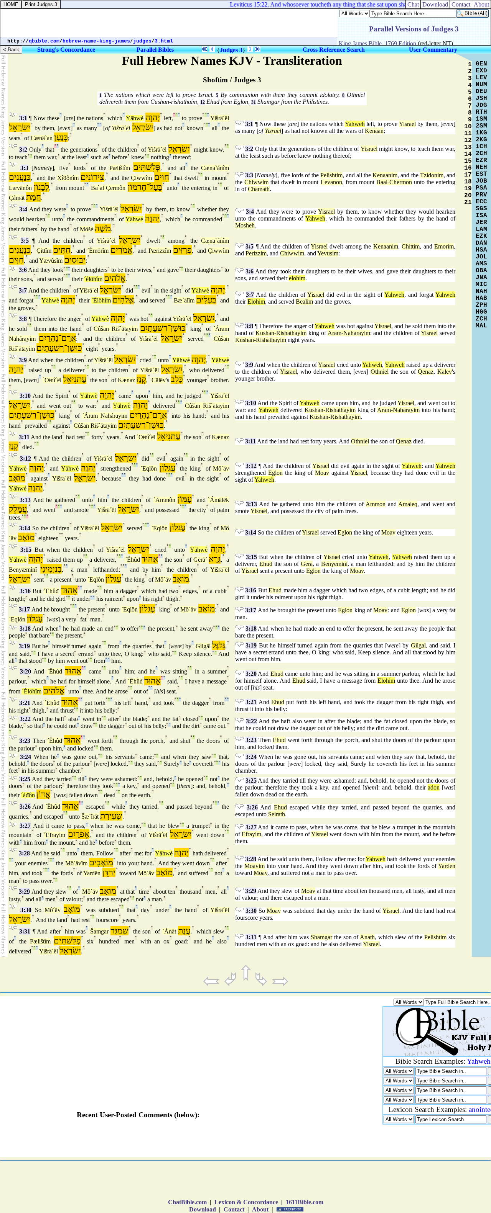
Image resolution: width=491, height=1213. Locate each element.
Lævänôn (20, 188)
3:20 (25, 671)
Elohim (256, 301)
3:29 (24, 891)
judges (142, 41)
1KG (481, 132)
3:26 (25, 806)
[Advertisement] (169, 22)
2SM (481, 126)
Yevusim (327, 253)
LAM (481, 229)
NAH (481, 291)
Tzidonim (431, 175)
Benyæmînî (23, 569)
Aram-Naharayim (349, 333)
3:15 (25, 549)
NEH (481, 167)
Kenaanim (384, 175)
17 (468, 175)
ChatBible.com (187, 1202)
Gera (307, 564)
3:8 (23, 319)
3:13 (25, 500)
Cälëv (159, 380)
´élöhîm (93, 279)
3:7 (23, 290)
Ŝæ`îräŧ (90, 816)
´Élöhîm (101, 300)
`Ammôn (164, 500)
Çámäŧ (17, 198)
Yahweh (355, 124)
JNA (481, 277)
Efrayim (251, 834)
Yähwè (134, 118)
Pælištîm (119, 168)
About (481, 4)
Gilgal (418, 645)
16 (468, 168)
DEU (481, 91)
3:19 (24, 646)
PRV (481, 194)
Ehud (265, 564)
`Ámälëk (218, 500)
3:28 (24, 853)
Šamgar (99, 931)
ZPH (481, 305)
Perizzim (256, 253)
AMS (481, 263)
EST (481, 174)
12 (202, 102)
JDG (481, 105)
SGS (481, 208)
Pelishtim (331, 175)
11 (468, 133)
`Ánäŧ (169, 931)
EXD (481, 70)
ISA (481, 215)
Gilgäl (203, 646)
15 (468, 161)
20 (468, 195)
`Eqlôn (148, 468)
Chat (413, 4)
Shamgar (321, 937)
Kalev (444, 371)
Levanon (331, 182)
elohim (297, 278)
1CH (481, 146)
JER (481, 222)
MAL (481, 325)
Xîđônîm (68, 178)
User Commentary (433, 49)
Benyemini (334, 564)
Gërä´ (200, 559)
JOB (481, 181)
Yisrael (407, 124)
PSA (481, 188)
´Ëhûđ (132, 559)
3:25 (24, 779)
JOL (481, 256)
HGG (481, 312)
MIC (481, 284)
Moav (322, 472)
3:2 (23, 149)
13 (468, 147)
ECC (481, 201)
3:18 (25, 628)
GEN (481, 63)
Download (435, 4)
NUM (481, 84)
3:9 (23, 360)
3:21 (24, 703)
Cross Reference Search (334, 49)
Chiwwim (256, 182)
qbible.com (44, 41)
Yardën (92, 873)
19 (468, 188)
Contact (461, 4)
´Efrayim (54, 835)
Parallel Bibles (155, 49)
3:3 (24, 168)
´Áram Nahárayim (104, 415)
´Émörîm (98, 250)
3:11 (24, 437)
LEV (481, 77)
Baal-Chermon (394, 182)
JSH (481, 98)
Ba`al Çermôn (108, 188)
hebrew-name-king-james (96, 41)
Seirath (276, 814)
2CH (481, 153)
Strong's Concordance (66, 49)
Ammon (376, 504)
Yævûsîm (51, 260)
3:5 (25, 240)
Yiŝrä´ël (219, 118)
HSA (481, 250)
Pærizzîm (159, 250)
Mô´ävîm (76, 863)
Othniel (380, 371)
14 (468, 154)
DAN (481, 243)
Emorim (444, 246)
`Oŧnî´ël (52, 380)
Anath (367, 937)
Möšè (86, 229)
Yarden (446, 866)
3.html (164, 41)
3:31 (24, 931)
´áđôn (28, 795)
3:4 (23, 209)
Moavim (254, 866)
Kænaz (126, 380)
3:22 (25, 719)
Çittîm (43, 250)
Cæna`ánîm (215, 168)
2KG (481, 139)
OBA (481, 270)
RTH (481, 112)
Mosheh (245, 225)
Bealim (304, 301)
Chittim (411, 246)
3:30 (25, 910)
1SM (481, 119)
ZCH (481, 319)
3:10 (25, 395)
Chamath (259, 189)
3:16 (25, 591)
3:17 (24, 609)
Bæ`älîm (184, 300)
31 (253, 102)
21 (468, 202)
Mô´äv (221, 468)
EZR (481, 160)
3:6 (23, 269)
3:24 (25, 757)
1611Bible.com (304, 1202)
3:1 (23, 118)
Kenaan (374, 131)
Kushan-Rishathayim (280, 333)
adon (434, 787)
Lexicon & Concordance (246, 1202)
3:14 (24, 528)
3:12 (25, 458)
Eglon (275, 472)
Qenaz (425, 371)
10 (468, 126)
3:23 (24, 740)
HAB (481, 298)
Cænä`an (42, 138)
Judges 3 (231, 50)
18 (468, 181)
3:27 (25, 825)
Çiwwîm (141, 178)
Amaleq (407, 504)
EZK (481, 236)
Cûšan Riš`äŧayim (115, 328)
